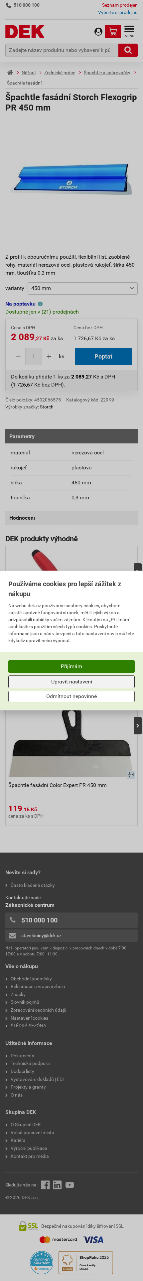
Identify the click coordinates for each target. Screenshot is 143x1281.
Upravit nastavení (71, 681)
